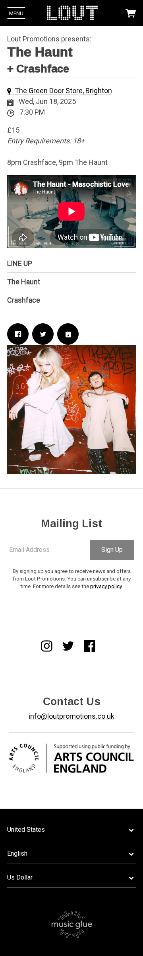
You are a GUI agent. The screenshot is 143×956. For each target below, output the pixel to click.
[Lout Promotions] (72, 13)
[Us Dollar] (71, 878)
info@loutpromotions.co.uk (71, 716)
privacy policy (106, 586)
